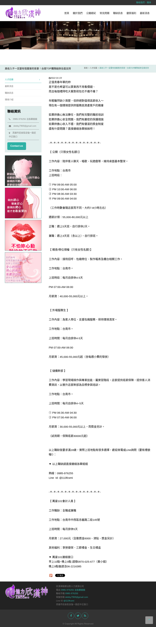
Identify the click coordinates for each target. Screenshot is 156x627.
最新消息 (145, 13)
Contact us (16, 146)
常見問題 (104, 13)
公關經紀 (91, 13)
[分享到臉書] (71, 616)
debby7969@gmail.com (23, 126)
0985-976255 (71, 593)
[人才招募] (78, 34)
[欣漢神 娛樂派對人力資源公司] (23, 12)
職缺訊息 (118, 13)
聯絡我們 (140, 2)
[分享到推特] (78, 616)
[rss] (85, 616)
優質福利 (131, 13)
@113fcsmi (69, 600)
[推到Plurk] (50, 575)
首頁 (66, 13)
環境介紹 (9, 99)
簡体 (149, 2)
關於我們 (78, 13)
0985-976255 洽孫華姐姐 (24, 119)
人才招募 (9, 79)
